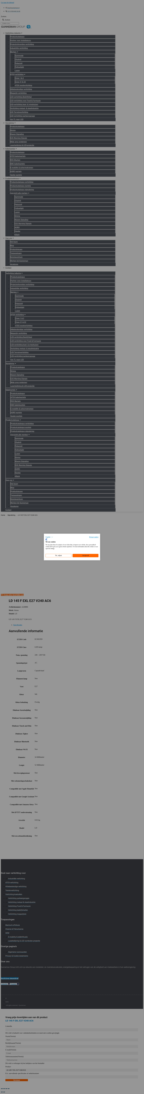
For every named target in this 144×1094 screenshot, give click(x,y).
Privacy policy (93, 537)
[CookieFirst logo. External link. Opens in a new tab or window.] (46, 539)
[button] (49, 537)
